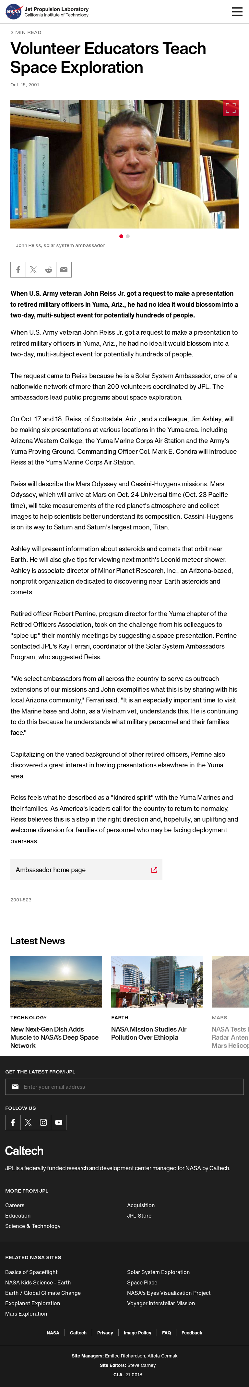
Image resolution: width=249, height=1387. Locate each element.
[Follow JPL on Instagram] (43, 1122)
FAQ (166, 1332)
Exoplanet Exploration (32, 1303)
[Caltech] (24, 1150)
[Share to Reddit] (48, 270)
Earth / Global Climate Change (43, 1293)
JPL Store (139, 1216)
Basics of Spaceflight (31, 1272)
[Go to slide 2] (127, 236)
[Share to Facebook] (18, 270)
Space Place (142, 1282)
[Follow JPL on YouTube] (58, 1122)
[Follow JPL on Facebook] (13, 1122)
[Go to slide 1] (121, 236)
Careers (14, 1205)
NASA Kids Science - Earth (38, 1282)
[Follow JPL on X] (28, 1122)
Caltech (78, 1332)
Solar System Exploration (158, 1272)
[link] (124, 164)
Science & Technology (33, 1226)
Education (18, 1216)
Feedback (192, 1332)
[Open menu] (237, 11)
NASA (53, 1332)
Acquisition (141, 1205)
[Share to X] (33, 270)
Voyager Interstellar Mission (161, 1303)
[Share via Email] (64, 270)
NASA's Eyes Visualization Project (169, 1293)
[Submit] (14, 1087)
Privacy (105, 1332)
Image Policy (137, 1332)
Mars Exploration (26, 1314)
